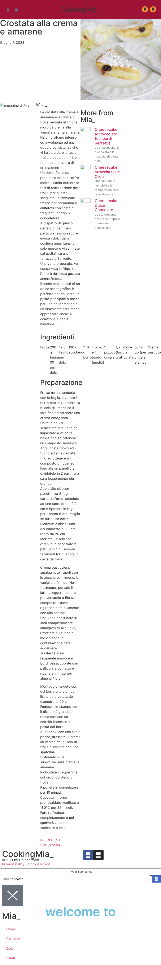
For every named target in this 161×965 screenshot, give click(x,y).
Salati (10, 958)
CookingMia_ (80, 9)
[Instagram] (16, 9)
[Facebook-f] (8, 9)
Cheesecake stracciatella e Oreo (107, 172)
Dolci (10, 948)
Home (11, 929)
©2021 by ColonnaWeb (20, 860)
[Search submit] (156, 879)
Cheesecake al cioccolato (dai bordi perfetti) (106, 136)
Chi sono (13, 939)
